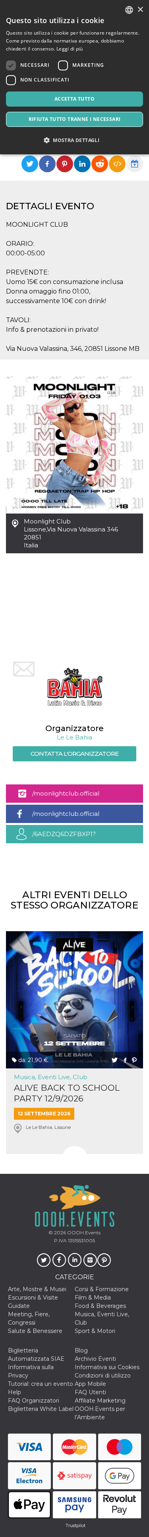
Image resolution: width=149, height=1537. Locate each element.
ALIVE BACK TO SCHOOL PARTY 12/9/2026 (67, 1093)
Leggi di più (69, 48)
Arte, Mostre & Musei (37, 1289)
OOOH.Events (83, 1232)
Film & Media (93, 1297)
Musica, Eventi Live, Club (50, 1077)
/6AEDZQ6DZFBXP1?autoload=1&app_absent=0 (72, 836)
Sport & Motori (95, 1331)
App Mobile (90, 1383)
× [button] (140, 10)
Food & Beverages (100, 1305)
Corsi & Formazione (102, 1289)
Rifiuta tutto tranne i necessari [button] (75, 119)
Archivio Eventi (95, 1358)
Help (14, 1392)
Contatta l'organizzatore (74, 753)
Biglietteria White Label (41, 1408)
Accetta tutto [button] (74, 98)
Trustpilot (75, 1525)
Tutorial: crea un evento (40, 1383)
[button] (74, 140)
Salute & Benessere (35, 1331)
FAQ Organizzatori (33, 1400)
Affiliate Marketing (100, 1400)
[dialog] (74, 77)
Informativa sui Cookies (107, 1367)
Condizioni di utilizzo (103, 1375)
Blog (81, 1350)
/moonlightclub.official (65, 793)
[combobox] (129, 10)
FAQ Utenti (90, 1392)
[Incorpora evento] (117, 164)
